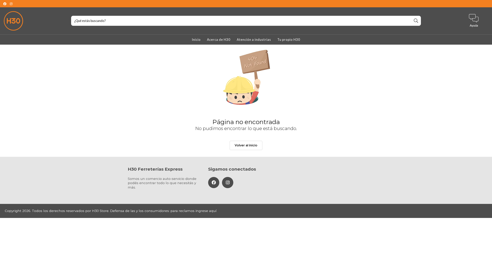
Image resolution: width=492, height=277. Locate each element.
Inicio (196, 40)
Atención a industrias (254, 40)
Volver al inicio (246, 145)
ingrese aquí (206, 211)
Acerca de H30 (218, 40)
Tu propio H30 (288, 40)
